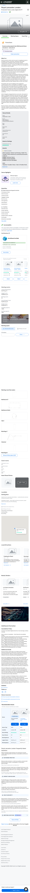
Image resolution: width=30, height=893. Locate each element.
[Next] (28, 36)
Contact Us (3, 849)
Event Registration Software (7, 836)
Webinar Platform (4, 844)
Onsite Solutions (4, 831)
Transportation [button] (6, 597)
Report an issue (4, 824)
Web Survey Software (5, 842)
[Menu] (1, 2)
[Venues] (27, 2)
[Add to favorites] (28, 10)
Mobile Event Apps (4, 838)
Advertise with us (4, 862)
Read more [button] (6, 562)
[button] (14, 242)
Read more (5, 166)
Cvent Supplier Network (6, 829)
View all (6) (3, 221)
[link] (11, 582)
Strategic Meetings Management (7, 840)
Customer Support (5, 851)
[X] (2, 692)
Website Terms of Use (5, 860)
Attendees (3, 332)
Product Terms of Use (5, 858)
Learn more (9, 230)
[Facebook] (5, 692)
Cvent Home (3, 847)
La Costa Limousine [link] (8, 587)
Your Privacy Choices (5, 853)
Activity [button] (25, 597)
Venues (4, 5)
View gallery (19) (23, 31)
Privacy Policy (4, 856)
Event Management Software (7, 834)
